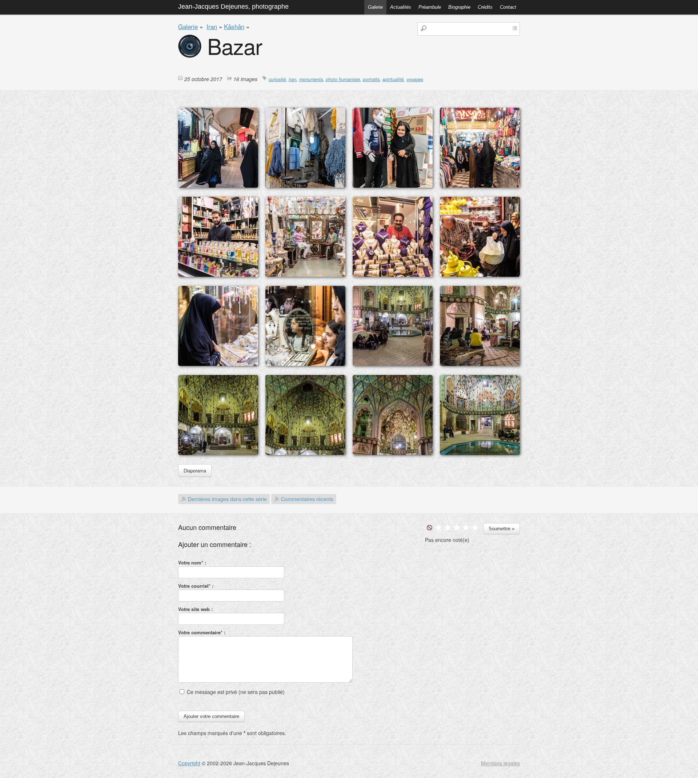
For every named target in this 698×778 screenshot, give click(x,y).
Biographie (459, 7)
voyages (414, 79)
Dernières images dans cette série (227, 499)
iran (292, 79)
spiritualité (393, 79)
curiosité (277, 79)
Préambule (429, 7)
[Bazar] (218, 185)
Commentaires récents (307, 499)
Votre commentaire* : (201, 632)
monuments (311, 79)
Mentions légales (500, 763)
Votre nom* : (192, 562)
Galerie (375, 7)
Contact (508, 7)
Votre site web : (195, 609)
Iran (211, 26)
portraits (371, 79)
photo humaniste (343, 79)
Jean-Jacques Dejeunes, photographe (233, 6)
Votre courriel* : (195, 585)
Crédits (485, 7)
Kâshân (234, 26)
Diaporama (195, 470)
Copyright (189, 763)
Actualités (400, 7)
